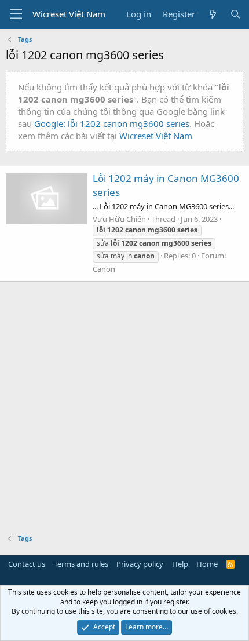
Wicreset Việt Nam (155, 135)
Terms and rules (81, 564)
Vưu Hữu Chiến (119, 219)
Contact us (26, 564)
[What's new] (212, 14)
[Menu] (16, 14)
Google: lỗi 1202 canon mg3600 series (111, 123)
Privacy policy (139, 564)
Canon (104, 269)
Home (207, 564)
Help (180, 564)
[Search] (235, 14)
